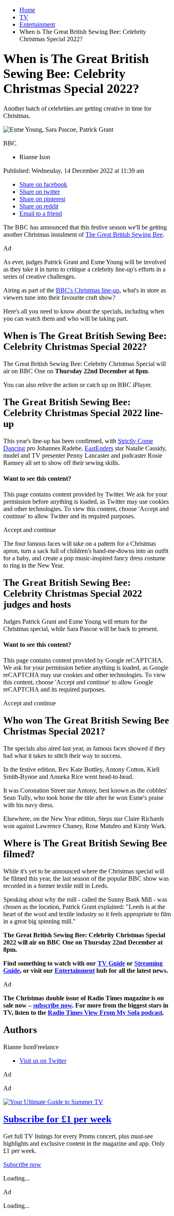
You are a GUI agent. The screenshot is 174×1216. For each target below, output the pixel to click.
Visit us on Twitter (42, 1060)
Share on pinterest (42, 199)
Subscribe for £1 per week (57, 1119)
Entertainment (37, 24)
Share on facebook (43, 184)
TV (23, 17)
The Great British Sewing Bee (124, 234)
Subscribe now (22, 1164)
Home (27, 9)
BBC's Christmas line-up (87, 290)
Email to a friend (40, 213)
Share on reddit (38, 206)
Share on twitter (39, 191)
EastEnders (99, 448)
